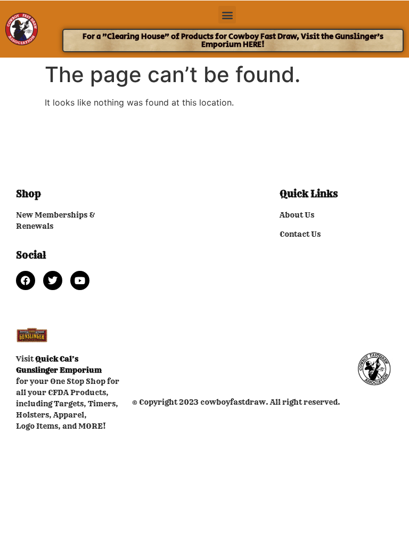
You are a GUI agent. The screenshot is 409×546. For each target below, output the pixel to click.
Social (31, 255)
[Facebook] (25, 280)
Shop (28, 194)
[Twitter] (52, 280)
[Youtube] (79, 280)
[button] (227, 14)
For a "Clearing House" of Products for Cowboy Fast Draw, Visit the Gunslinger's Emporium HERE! (233, 40)
